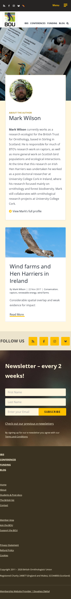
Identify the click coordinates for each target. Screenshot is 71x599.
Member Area (7, 520)
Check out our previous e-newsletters (29, 424)
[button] (67, 23)
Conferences (8, 459)
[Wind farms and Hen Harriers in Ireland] (35, 242)
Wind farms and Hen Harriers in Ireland (30, 273)
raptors (13, 292)
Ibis (2, 454)
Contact (4, 505)
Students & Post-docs (11, 494)
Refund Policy (7, 550)
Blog (3, 469)
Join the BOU (6, 525)
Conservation (51, 289)
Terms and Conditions (16, 436)
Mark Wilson (25, 118)
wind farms (43, 292)
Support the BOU (9, 530)
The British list (7, 500)
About (3, 489)
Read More (17, 314)
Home (3, 484)
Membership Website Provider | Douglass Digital (25, 591)
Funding (5, 464)
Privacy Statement (9, 545)
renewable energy (27, 292)
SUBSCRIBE (52, 412)
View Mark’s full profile (27, 211)
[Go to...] (59, 5)
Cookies (4, 555)
